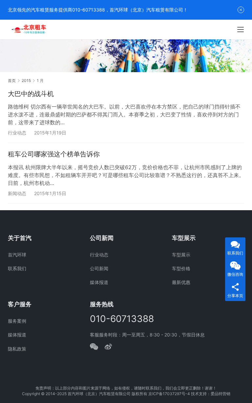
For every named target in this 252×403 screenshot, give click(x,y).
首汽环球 (17, 254)
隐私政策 (17, 349)
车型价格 (181, 268)
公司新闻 (99, 268)
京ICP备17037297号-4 (169, 393)
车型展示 (181, 254)
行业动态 (17, 132)
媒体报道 (99, 282)
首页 (12, 80)
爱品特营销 (220, 393)
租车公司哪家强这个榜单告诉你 (54, 154)
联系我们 (17, 268)
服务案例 (17, 321)
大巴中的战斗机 (31, 94)
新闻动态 (17, 193)
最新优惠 (181, 282)
